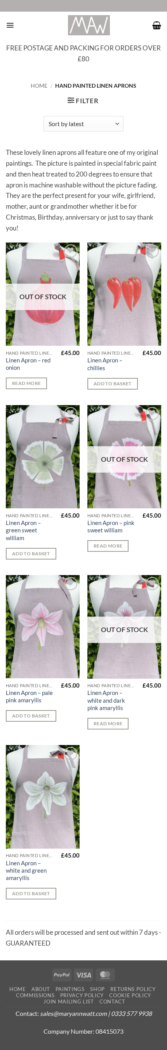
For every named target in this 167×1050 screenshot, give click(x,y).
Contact (112, 1001)
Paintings (70, 989)
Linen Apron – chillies (104, 364)
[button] (10, 25)
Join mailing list (68, 1001)
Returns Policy (132, 989)
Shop (97, 989)
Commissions (35, 995)
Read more (26, 383)
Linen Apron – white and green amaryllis (26, 870)
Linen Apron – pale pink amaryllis (29, 696)
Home (39, 85)
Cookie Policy (130, 995)
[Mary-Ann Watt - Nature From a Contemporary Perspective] (89, 25)
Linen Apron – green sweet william (23, 530)
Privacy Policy (82, 995)
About (40, 989)
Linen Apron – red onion (28, 364)
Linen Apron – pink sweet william (110, 526)
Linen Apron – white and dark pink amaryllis (106, 700)
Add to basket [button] (113, 383)
